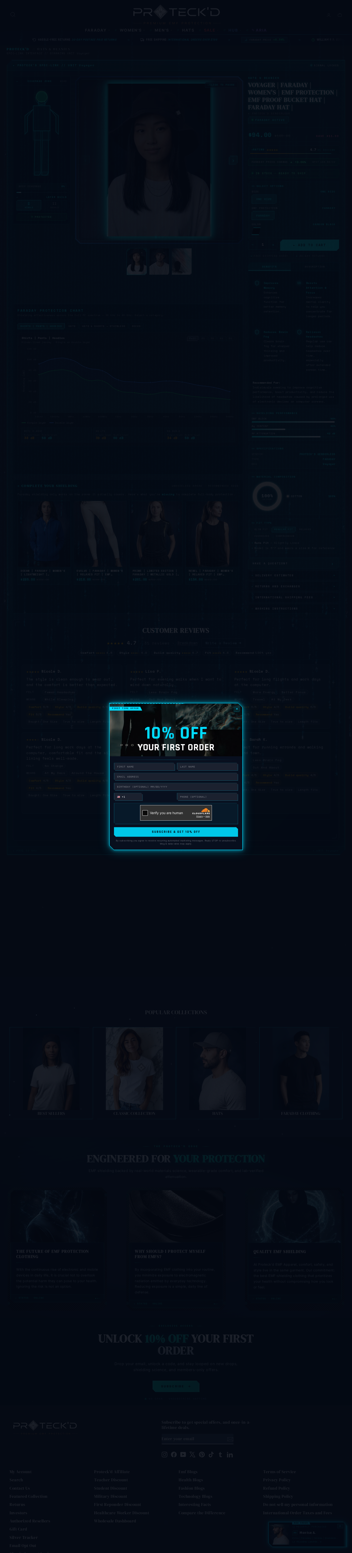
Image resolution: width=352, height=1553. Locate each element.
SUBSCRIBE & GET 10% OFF (176, 832)
